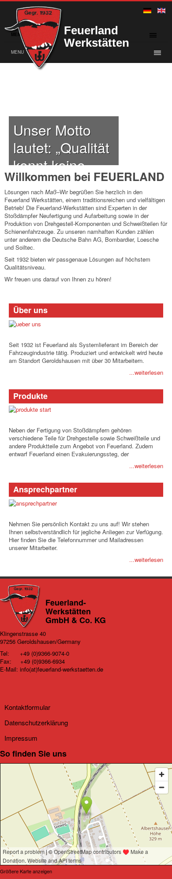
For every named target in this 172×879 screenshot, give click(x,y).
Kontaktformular (27, 707)
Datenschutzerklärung (36, 722)
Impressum (20, 737)
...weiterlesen (146, 372)
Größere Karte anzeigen (26, 871)
